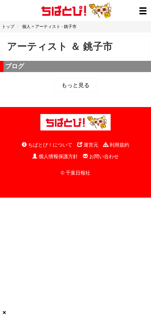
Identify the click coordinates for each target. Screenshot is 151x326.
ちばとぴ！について (49, 145)
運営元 (90, 145)
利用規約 (118, 145)
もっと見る (75, 85)
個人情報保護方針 (57, 156)
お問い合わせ (103, 156)
